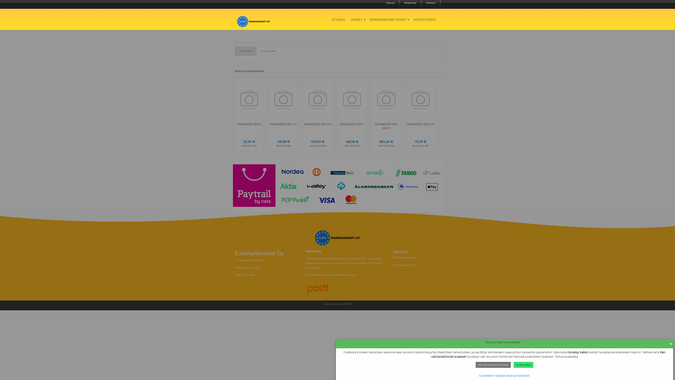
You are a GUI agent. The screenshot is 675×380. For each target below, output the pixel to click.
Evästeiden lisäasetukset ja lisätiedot (504, 375)
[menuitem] (338, 19)
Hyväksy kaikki (523, 364)
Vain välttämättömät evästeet (493, 364)
